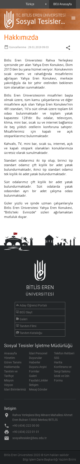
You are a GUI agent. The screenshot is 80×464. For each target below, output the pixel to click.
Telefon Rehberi (64, 353)
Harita (58, 362)
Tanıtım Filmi (28, 326)
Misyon (9, 380)
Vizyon (8, 385)
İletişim (33, 385)
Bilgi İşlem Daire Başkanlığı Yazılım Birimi (49, 459)
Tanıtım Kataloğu (31, 333)
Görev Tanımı (12, 362)
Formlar (34, 371)
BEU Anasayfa (62, 4)
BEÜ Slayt (26, 312)
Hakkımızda (12, 367)
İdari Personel (38, 353)
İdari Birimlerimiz (15, 389)
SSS (56, 358)
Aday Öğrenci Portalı (33, 305)
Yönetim (9, 358)
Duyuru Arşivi (38, 367)
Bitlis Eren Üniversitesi (18, 455)
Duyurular (35, 358)
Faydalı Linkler (38, 380)
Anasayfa (10, 353)
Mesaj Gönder (38, 389)
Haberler (34, 362)
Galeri (23, 319)
